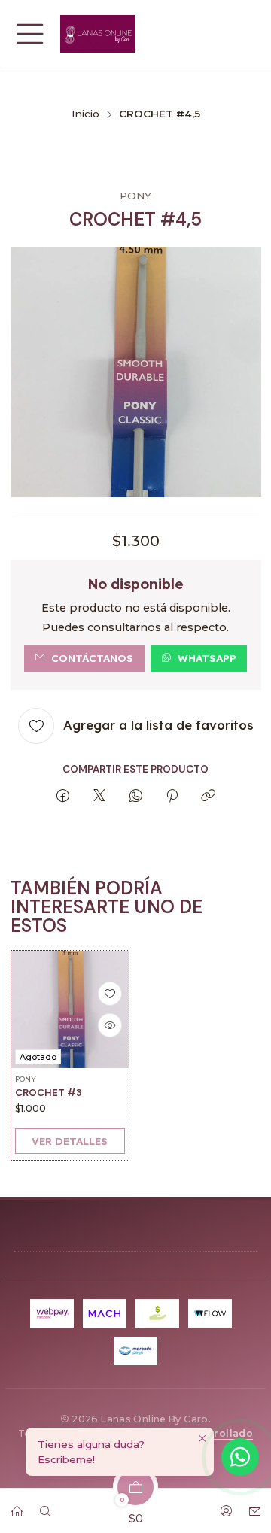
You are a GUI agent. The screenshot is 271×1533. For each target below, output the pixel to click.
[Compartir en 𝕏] (99, 796)
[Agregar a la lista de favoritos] (109, 994)
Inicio (85, 114)
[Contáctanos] (254, 1506)
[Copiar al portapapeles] (208, 796)
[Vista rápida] (109, 1025)
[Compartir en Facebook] (62, 796)
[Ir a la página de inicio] (98, 34)
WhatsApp (207, 657)
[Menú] (30, 33)
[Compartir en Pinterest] (172, 796)
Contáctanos (92, 657)
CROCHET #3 (48, 1092)
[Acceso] (225, 1506)
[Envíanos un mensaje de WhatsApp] (240, 1457)
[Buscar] (45, 1506)
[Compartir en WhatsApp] (135, 796)
